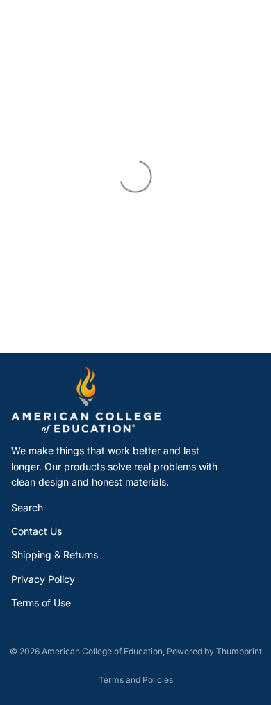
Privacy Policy (43, 579)
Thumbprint (239, 651)
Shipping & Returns (54, 555)
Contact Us (36, 531)
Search (27, 507)
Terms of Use (41, 602)
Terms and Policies (136, 679)
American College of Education (102, 651)
